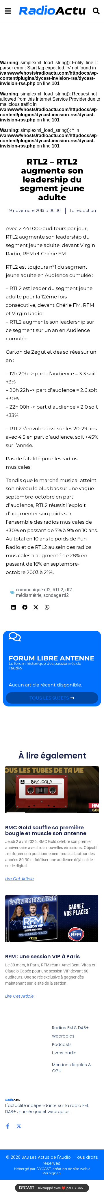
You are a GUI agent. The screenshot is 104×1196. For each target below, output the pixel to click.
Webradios (63, 1036)
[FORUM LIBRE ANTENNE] (15, 637)
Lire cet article (19, 879)
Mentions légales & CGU (71, 1068)
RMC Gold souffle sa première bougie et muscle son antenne (45, 830)
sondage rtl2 (56, 595)
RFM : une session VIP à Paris (42, 956)
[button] (13, 607)
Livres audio (64, 1053)
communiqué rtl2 (33, 590)
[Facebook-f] (7, 1126)
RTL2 (58, 590)
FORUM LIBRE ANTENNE (51, 658)
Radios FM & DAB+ (70, 1028)
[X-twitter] (18, 1126)
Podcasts (62, 1044)
